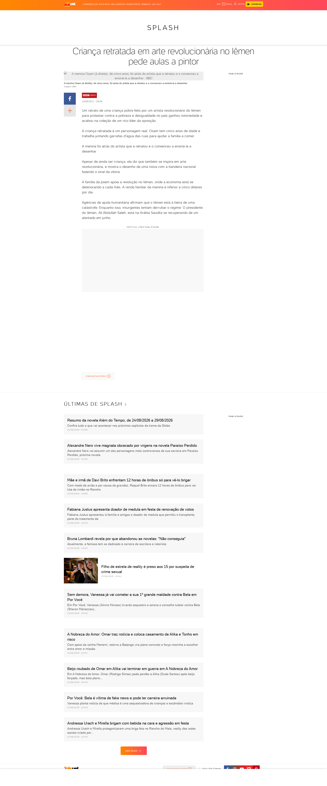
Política (113, 13)
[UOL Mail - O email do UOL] (227, 4)
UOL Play (156, 4)
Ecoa (202, 13)
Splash (166, 13)
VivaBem (188, 13)
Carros (124, 13)
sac (219, 4)
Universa (177, 13)
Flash (81, 13)
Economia (135, 13)
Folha (146, 13)
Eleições (91, 13)
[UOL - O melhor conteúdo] (70, 4)
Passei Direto (133, 4)
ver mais (131, 751)
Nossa (223, 13)
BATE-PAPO (104, 4)
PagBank (146, 4)
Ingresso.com (90, 4)
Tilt (196, 13)
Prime (235, 13)
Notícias (102, 13)
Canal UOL (212, 13)
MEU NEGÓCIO (118, 4)
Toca (242, 13)
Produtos (70, 13)
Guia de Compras (257, 13)
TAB (229, 13)
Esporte (155, 13)
